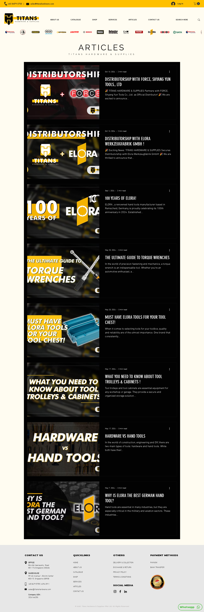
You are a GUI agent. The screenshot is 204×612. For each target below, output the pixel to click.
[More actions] (170, 72)
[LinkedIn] (125, 591)
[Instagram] (115, 591)
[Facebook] (120, 591)
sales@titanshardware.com (42, 3)
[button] (197, 3)
